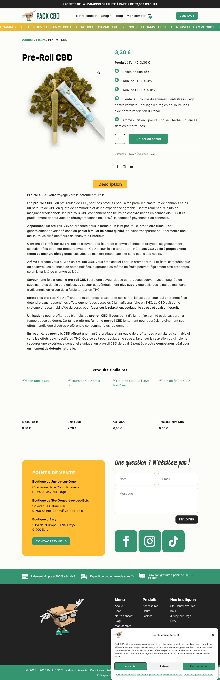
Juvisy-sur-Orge (180, 616)
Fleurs (41, 40)
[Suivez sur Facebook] (117, 167)
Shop (105, 16)
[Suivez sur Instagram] (124, 167)
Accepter (130, 666)
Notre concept (86, 16)
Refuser (165, 666)
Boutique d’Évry (44, 519)
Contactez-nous (51, 541)
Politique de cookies (126, 674)
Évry (173, 621)
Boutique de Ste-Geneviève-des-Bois (60, 500)
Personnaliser (198, 666)
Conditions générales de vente (198, 674)
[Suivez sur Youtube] (131, 167)
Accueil (28, 40)
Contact (187, 15)
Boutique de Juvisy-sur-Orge (54, 481)
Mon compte (136, 16)
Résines (147, 616)
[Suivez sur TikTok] (173, 541)
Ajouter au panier (148, 139)
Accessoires (150, 606)
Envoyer (187, 519)
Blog (119, 16)
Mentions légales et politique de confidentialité (159, 674)
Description (110, 184)
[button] (213, 635)
